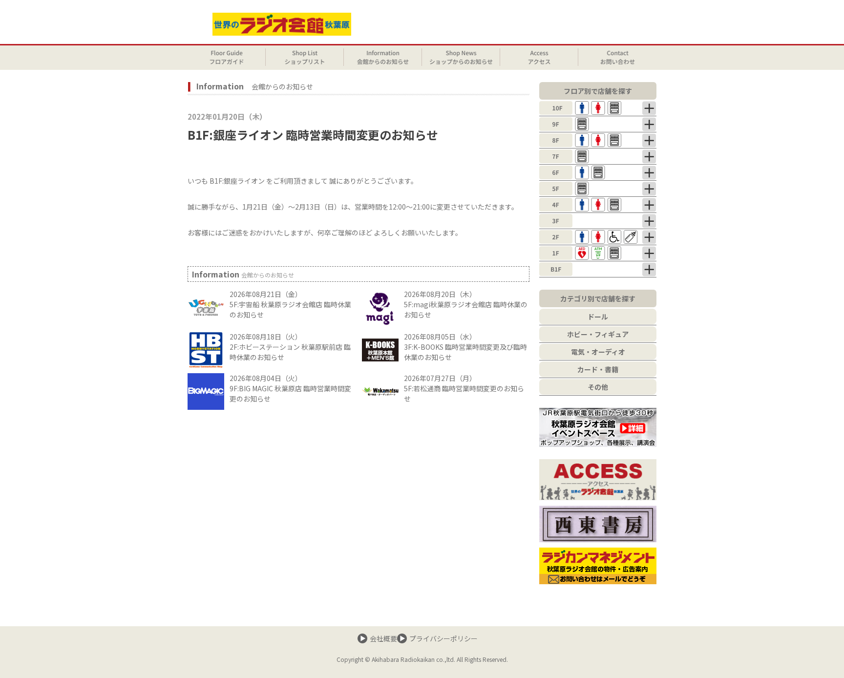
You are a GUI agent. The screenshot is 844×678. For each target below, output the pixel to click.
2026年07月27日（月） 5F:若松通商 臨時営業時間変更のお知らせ (464, 388)
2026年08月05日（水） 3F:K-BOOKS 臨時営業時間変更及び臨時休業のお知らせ (465, 347)
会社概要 (383, 638)
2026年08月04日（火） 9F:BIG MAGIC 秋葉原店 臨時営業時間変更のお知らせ (290, 388)
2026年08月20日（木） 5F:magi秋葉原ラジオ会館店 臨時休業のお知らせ (466, 304)
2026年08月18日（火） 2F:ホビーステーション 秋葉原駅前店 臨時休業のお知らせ (290, 347)
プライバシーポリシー (443, 638)
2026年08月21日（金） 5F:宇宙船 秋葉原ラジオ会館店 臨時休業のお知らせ (290, 304)
